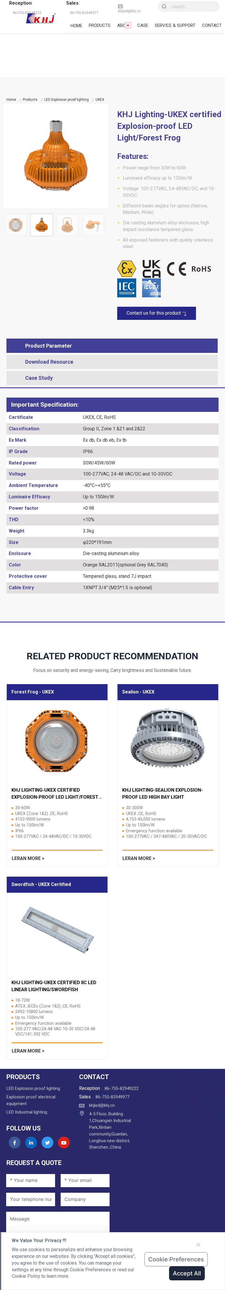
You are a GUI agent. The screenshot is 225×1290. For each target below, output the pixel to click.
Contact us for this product (154, 313)
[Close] (198, 1244)
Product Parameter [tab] (48, 346)
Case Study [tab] (39, 378)
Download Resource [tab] (49, 362)
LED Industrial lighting (26, 1112)
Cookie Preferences (176, 1259)
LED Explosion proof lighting (66, 100)
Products (30, 100)
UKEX (100, 100)
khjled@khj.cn (129, 11)
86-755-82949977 (112, 1097)
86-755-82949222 (122, 1088)
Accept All (187, 1273)
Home (11, 100)
